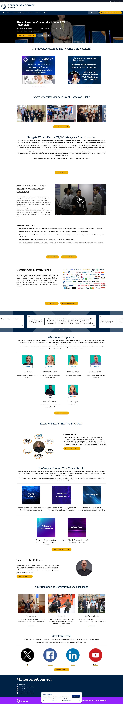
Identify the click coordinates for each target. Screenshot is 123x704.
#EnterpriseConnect (34, 679)
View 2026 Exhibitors (68, 303)
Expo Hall (61, 626)
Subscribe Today (60, 669)
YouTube (95, 664)
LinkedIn (73, 664)
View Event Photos (60, 126)
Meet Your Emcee (23, 576)
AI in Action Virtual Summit (39, 87)
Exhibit (92, 13)
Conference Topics (68, 257)
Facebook (50, 664)
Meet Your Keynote (70, 448)
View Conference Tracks (60, 549)
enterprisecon (22, 684)
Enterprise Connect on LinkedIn (26, 686)
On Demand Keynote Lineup (84, 87)
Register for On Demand (25, 35)
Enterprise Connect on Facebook (26, 691)
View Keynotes (60, 413)
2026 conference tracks (61, 471)
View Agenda (42, 35)
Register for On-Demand (109, 13)
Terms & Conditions (83, 700)
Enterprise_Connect (23, 689)
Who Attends (60, 172)
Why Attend (51, 257)
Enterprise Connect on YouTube (26, 693)
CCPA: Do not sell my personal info (97, 700)
